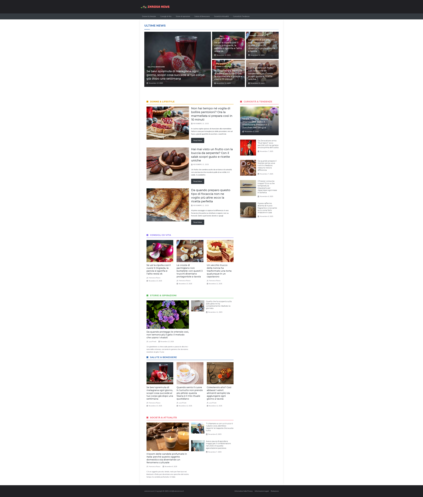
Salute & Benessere (202, 16)
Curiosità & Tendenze (241, 16)
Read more (197, 140)
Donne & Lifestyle (149, 16)
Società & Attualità (221, 16)
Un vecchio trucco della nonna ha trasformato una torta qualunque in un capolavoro (219, 271)
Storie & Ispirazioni (183, 16)
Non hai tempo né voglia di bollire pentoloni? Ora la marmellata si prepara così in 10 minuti (211, 114)
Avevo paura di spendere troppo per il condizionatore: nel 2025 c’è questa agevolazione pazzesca (218, 444)
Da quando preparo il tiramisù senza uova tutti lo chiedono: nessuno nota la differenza (267, 165)
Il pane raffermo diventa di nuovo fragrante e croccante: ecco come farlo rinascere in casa (267, 208)
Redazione (275, 491)
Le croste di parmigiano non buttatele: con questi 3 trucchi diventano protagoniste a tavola (261, 45)
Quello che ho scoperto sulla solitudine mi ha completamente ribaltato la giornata (219, 304)
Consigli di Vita (165, 16)
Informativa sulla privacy (244, 491)
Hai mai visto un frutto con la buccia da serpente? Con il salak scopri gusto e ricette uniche (261, 73)
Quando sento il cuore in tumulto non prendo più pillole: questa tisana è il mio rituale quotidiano (190, 393)
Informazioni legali (262, 491)
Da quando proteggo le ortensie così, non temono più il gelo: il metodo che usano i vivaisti (168, 334)
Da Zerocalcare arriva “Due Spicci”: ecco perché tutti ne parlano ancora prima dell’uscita (268, 144)
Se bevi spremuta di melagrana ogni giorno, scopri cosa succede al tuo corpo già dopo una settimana (176, 74)
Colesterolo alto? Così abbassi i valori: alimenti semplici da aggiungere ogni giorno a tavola (219, 393)
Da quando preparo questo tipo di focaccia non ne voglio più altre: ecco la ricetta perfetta (210, 195)
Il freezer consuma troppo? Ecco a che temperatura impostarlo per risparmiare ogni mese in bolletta (267, 187)
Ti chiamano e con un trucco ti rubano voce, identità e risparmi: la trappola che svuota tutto (219, 427)
